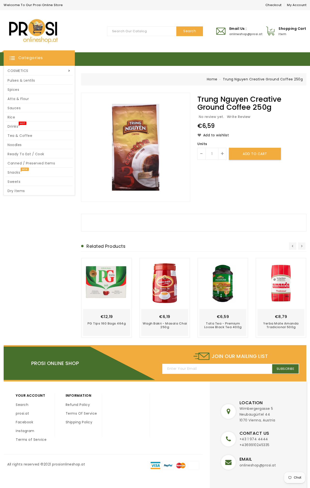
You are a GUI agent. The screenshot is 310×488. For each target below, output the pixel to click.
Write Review (239, 116)
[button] (39, 58)
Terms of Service (31, 439)
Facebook (24, 422)
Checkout (273, 5)
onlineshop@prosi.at (258, 465)
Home (212, 79)
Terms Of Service (81, 413)
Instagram (25, 430)
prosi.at (22, 413)
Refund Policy (78, 404)
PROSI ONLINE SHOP (55, 363)
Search (22, 404)
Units (202, 143)
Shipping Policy (79, 422)
